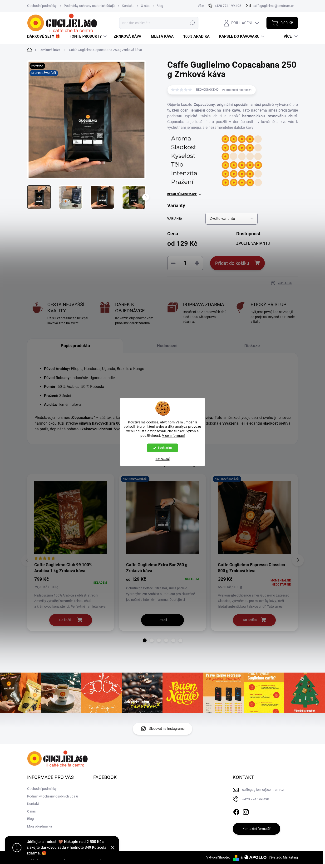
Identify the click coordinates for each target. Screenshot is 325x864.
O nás (145, 6)
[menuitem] (45, 36)
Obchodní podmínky (42, 6)
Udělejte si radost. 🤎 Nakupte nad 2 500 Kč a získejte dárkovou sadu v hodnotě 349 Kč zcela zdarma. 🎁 (66, 847)
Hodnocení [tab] (167, 345)
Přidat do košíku (232, 263)
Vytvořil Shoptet (218, 857)
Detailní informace (182, 194)
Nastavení (163, 459)
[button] (144, 640)
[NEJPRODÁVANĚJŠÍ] (162, 517)
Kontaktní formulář (256, 829)
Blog (160, 6)
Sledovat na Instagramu (167, 728)
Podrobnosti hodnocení (237, 90)
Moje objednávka (39, 826)
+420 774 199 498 (255, 799)
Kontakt (128, 6)
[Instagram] (245, 811)
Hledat (192, 23)
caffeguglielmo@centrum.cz (263, 790)
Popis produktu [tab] (75, 345)
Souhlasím (165, 448)
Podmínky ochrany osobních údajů (89, 6)
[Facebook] (236, 811)
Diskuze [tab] (252, 345)
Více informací (173, 436)
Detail (162, 620)
